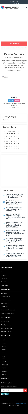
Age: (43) (11, 100)
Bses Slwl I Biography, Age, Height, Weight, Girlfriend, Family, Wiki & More (14, 202)
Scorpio (4, 361)
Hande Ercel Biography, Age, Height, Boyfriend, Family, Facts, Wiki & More (14, 195)
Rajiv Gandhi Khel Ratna (7, 313)
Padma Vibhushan (6, 300)
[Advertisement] (14, 24)
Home (3, 272)
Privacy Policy (4, 285)
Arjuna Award (4, 303)
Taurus (4, 343)
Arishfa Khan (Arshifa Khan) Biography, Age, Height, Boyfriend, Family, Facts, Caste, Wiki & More (14, 225)
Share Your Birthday (6, 328)
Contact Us (4, 278)
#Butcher (17, 100)
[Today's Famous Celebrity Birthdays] (10, 6)
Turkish (5, 120)
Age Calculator (5, 321)
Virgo (3, 356)
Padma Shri (4, 293)
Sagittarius (5, 364)
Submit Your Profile (6, 331)
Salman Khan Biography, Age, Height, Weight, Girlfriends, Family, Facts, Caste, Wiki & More (15, 248)
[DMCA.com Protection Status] (5, 394)
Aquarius (4, 371)
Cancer (4, 349)
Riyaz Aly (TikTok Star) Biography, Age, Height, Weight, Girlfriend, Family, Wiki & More (15, 216)
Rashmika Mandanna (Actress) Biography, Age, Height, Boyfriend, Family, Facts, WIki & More (15, 233)
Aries (3, 339)
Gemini (4, 346)
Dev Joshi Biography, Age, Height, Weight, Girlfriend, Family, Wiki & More (14, 240)
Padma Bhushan (5, 296)
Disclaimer (4, 275)
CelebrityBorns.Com (20, 403)
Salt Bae (14, 97)
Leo (3, 353)
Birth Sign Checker (6, 325)
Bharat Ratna (4, 306)
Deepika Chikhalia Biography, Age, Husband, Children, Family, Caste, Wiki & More (15, 255)
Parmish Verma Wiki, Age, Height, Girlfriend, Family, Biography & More (14, 209)
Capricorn (4, 368)
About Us (3, 282)
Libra (3, 358)
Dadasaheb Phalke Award (8, 310)
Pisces (4, 374)
